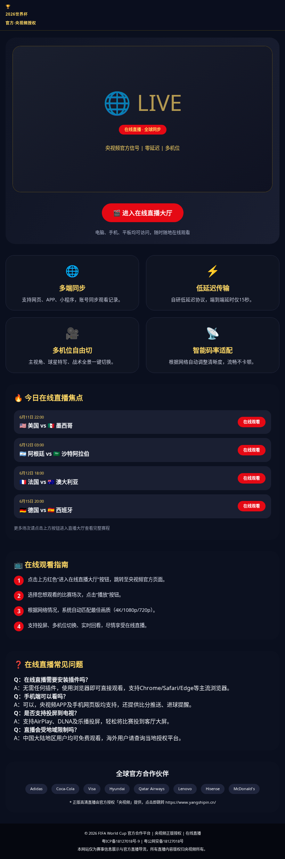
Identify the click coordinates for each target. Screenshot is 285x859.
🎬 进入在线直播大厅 (142, 213)
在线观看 (251, 422)
